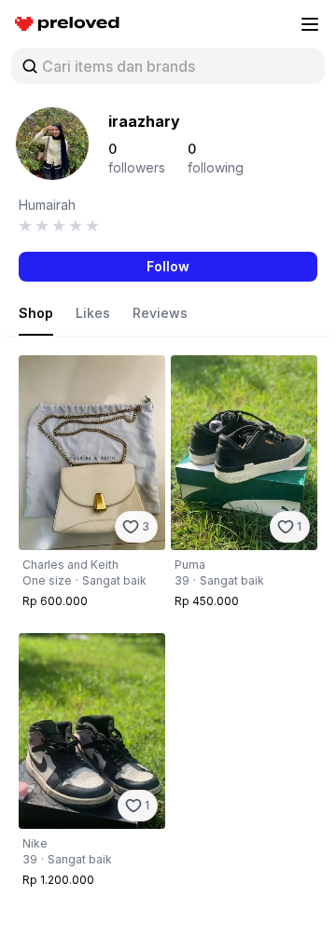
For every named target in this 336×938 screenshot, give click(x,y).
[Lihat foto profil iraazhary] (52, 143)
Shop (36, 313)
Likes (93, 313)
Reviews (160, 313)
